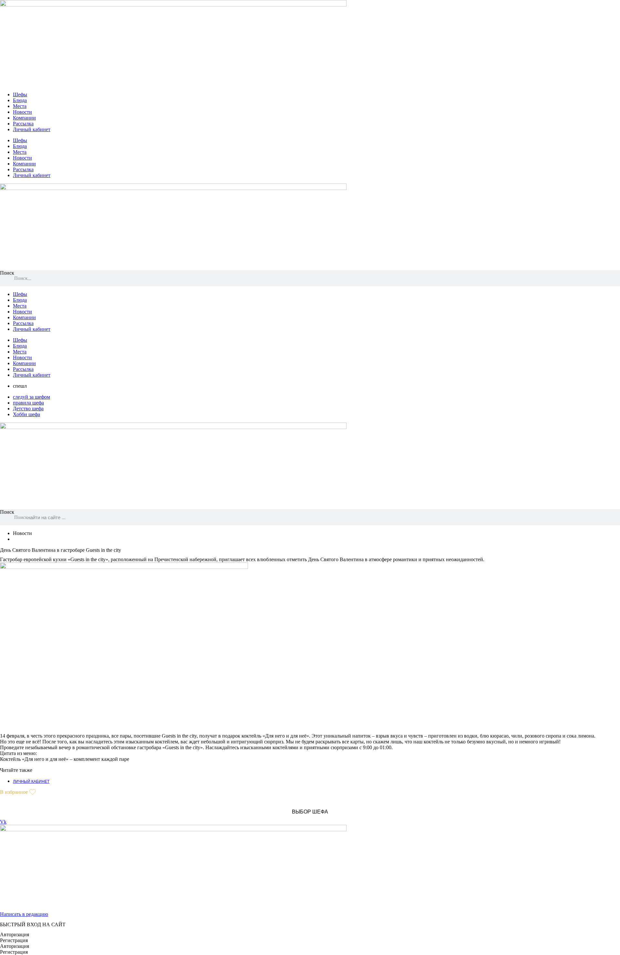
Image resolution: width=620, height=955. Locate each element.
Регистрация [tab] (14, 940)
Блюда (20, 100)
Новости (22, 112)
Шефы (20, 94)
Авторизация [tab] (14, 934)
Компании (24, 118)
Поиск (7, 273)
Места (19, 106)
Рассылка (23, 123)
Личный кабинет (31, 129)
